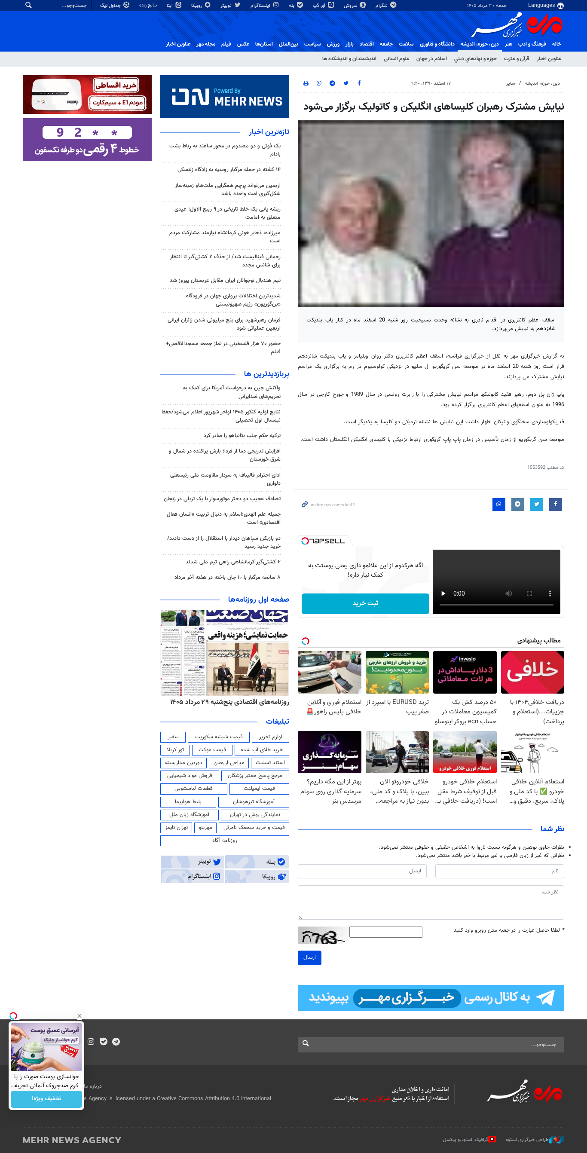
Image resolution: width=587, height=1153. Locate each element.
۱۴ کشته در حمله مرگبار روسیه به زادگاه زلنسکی (229, 169)
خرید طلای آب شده (262, 750)
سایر (510, 83)
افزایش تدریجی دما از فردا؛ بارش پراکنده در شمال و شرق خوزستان (225, 455)
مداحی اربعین (229, 762)
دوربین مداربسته (183, 762)
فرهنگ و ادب (532, 44)
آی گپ (320, 5)
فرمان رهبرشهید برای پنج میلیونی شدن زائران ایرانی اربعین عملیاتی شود (224, 324)
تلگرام (382, 5)
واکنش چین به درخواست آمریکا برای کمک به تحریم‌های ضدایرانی (232, 392)
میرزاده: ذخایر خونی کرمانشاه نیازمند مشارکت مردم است (225, 237)
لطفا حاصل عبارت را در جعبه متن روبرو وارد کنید (509, 931)
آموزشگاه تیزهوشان (254, 802)
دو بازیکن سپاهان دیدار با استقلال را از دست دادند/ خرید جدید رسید (224, 542)
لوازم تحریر (270, 737)
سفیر (173, 737)
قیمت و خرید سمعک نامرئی (254, 827)
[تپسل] (305, 541)
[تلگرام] (115, 1043)
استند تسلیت (270, 762)
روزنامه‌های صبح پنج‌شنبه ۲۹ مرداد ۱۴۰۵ (235, 702)
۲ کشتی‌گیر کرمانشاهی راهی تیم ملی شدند (233, 562)
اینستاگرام (261, 5)
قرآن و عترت (516, 59)
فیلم (226, 44)
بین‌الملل (288, 44)
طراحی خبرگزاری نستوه (527, 1140)
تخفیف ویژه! (46, 1099)
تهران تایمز (176, 827)
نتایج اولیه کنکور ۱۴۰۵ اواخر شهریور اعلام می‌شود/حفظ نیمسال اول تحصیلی (221, 416)
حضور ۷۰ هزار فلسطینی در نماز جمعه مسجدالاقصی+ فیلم (223, 347)
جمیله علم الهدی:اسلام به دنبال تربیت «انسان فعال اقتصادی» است (224, 518)
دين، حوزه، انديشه (480, 44)
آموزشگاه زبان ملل (189, 814)
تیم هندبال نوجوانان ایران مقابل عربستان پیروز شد (225, 280)
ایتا (170, 5)
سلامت (406, 44)
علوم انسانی (396, 59)
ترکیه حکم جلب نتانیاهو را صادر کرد (242, 435)
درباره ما (93, 1086)
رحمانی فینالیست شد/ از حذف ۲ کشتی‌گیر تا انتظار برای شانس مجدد (225, 261)
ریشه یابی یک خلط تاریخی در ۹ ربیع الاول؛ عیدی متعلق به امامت (227, 213)
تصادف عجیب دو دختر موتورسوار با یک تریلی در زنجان (222, 499)
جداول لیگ (111, 5)
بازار (349, 44)
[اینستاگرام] (91, 1043)
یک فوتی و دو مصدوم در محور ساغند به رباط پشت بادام (225, 150)
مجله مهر (205, 44)
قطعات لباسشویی (193, 788)
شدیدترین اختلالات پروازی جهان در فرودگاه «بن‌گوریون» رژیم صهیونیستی (233, 300)
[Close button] (79, 1016)
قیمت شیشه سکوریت (219, 737)
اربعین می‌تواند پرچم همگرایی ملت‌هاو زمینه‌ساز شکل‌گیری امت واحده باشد (228, 189)
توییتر (226, 5)
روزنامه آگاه (224, 840)
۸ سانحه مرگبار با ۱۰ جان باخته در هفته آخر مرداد (227, 577)
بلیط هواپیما (188, 802)
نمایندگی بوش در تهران (255, 814)
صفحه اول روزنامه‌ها (258, 600)
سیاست (312, 44)
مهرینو (205, 827)
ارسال (309, 957)
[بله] (103, 1043)
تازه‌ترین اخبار (269, 132)
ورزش (333, 44)
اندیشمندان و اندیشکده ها (349, 59)
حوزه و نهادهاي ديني (475, 59)
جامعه (386, 44)
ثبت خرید (365, 603)
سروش (351, 5)
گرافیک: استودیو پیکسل (465, 1140)
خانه (556, 44)
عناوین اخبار (549, 59)
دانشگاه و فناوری (437, 44)
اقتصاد (367, 44)
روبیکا (197, 5)
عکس (243, 44)
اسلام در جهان (431, 59)
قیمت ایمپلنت (259, 788)
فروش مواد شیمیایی (189, 775)
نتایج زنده (148, 5)
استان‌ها (264, 44)
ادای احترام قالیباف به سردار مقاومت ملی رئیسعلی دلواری (225, 479)
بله (292, 5)
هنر (508, 44)
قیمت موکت (212, 750)
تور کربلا (175, 750)
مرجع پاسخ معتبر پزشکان (255, 775)
